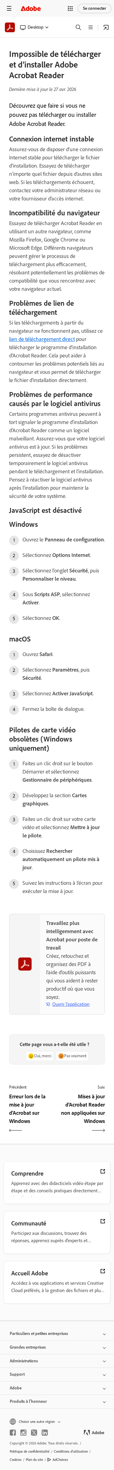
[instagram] (23, 1433)
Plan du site (34, 1460)
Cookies (16, 1460)
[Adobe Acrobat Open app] (106, 27)
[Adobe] (30, 8)
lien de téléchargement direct (42, 339)
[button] (70, 8)
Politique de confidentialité (30, 1451)
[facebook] (13, 1433)
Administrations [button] (24, 1361)
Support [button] (17, 1374)
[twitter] (34, 1433)
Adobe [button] (16, 1388)
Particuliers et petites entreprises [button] (39, 1333)
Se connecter (94, 8)
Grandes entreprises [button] (28, 1347)
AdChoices (60, 1460)
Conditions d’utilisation (71, 1451)
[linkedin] (45, 1433)
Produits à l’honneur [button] (28, 1401)
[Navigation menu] (9, 8)
